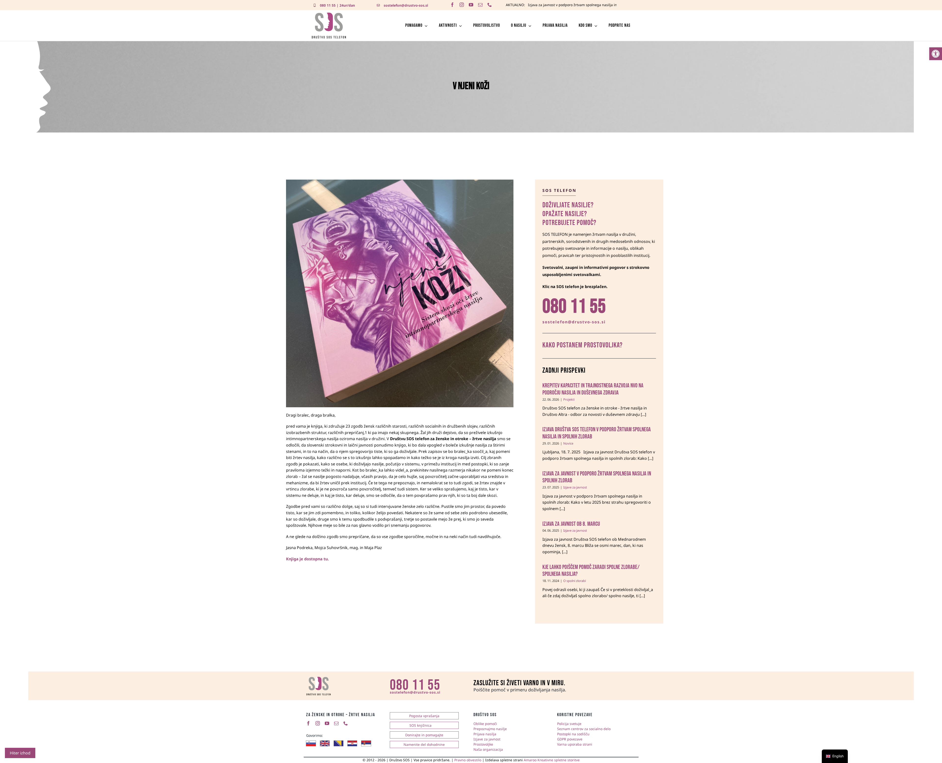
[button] (935, 53)
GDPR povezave (569, 739)
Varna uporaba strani (574, 744)
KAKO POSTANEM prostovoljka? (582, 345)
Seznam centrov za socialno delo (584, 728)
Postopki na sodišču (573, 734)
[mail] (480, 4)
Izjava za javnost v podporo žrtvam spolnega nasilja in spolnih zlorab (596, 477)
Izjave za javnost (575, 487)
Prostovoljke (483, 744)
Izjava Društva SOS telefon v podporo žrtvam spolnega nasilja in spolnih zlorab (596, 433)
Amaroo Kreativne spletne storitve (552, 760)
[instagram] (461, 4)
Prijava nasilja (484, 734)
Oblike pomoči (485, 723)
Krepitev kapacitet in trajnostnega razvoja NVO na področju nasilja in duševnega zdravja (592, 389)
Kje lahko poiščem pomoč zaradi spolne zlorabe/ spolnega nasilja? (591, 571)
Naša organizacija (488, 749)
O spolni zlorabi (574, 581)
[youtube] (471, 4)
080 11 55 (328, 5)
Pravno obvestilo (467, 760)
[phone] (489, 4)
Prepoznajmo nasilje (490, 728)
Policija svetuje (569, 723)
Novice (568, 443)
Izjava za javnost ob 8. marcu (552, 4)
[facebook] (452, 4)
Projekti (569, 399)
